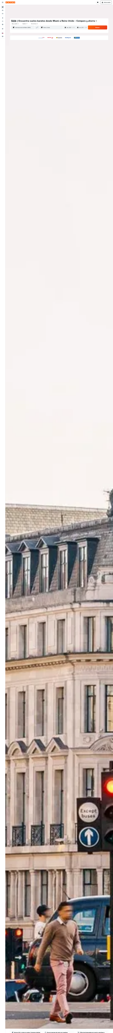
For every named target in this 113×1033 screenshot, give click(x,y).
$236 (13, 20)
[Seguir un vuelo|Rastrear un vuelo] (3, 21)
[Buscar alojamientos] (3, 10)
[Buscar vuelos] (3, 7)
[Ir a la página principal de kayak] (10, 2)
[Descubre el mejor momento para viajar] (3, 24)
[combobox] (15, 24)
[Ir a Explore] (3, 18)
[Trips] (3, 28)
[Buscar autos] (3, 13)
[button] (2, 2)
